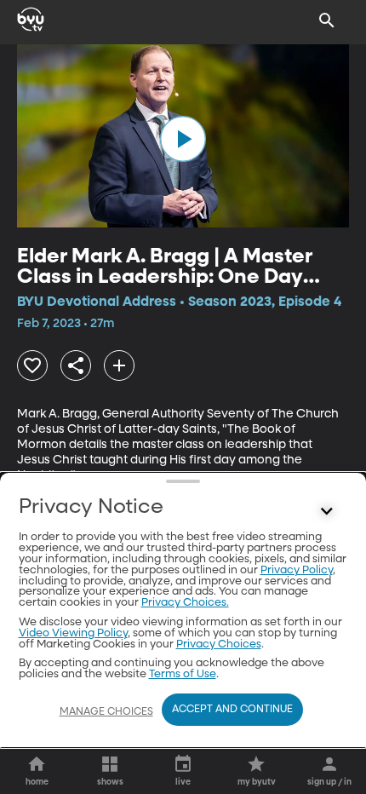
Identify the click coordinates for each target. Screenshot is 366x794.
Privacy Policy (296, 570)
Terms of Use (182, 674)
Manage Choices (106, 712)
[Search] (326, 20)
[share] (75, 365)
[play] (183, 139)
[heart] (32, 365)
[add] (119, 365)
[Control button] (327, 511)
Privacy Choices (218, 644)
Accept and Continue (232, 710)
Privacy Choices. (185, 602)
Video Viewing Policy (73, 633)
